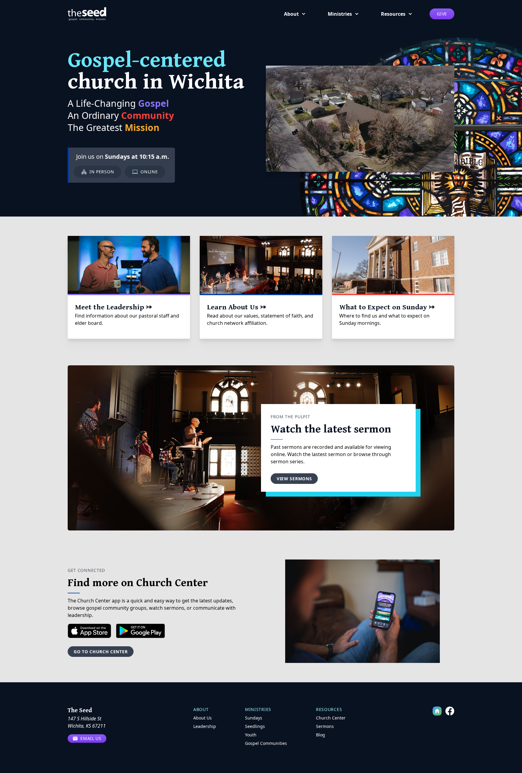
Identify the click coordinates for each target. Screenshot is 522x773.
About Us (202, 718)
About (291, 14)
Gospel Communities (266, 743)
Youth (250, 735)
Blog (320, 735)
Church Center (331, 718)
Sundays (253, 718)
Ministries (340, 14)
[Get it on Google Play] (140, 631)
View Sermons (294, 478)
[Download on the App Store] (89, 631)
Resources (393, 14)
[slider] (354, 167)
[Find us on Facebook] (449, 711)
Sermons (325, 726)
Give (442, 14)
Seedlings (255, 726)
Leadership (204, 726)
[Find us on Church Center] (437, 711)
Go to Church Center (100, 651)
